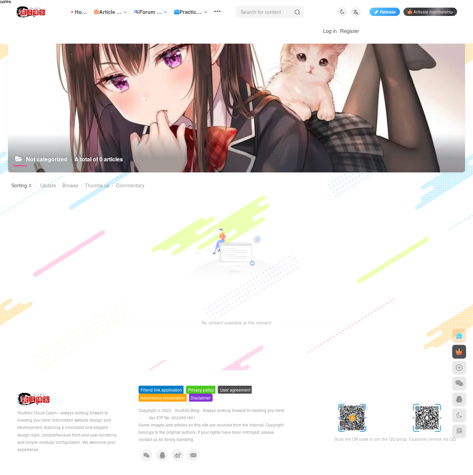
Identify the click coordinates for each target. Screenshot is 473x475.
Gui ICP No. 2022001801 (172, 417)
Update (48, 185)
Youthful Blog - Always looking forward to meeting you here (229, 410)
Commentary (130, 185)
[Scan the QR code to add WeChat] (459, 384)
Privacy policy (201, 390)
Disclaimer (200, 398)
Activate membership (433, 12)
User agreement (235, 390)
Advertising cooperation (163, 398)
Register (349, 30)
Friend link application (161, 390)
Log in (330, 30)
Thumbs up (97, 185)
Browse (70, 185)
